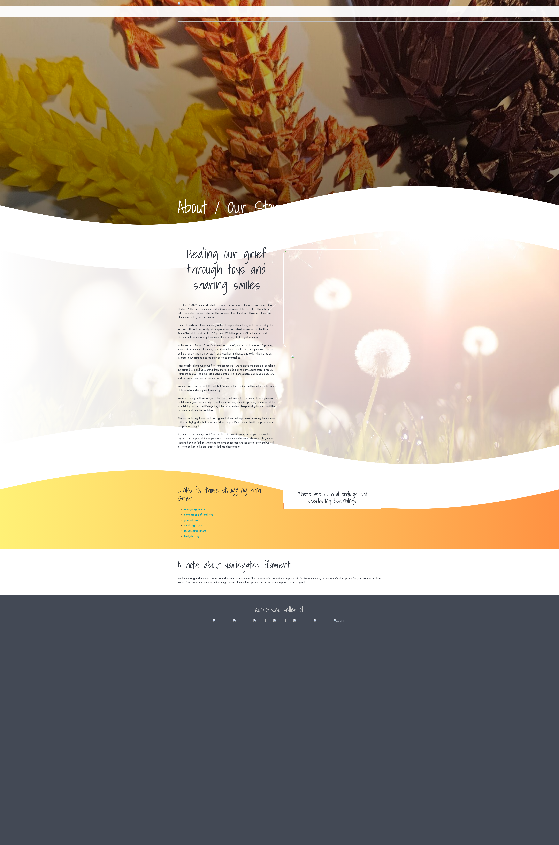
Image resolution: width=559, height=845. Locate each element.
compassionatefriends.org (198, 515)
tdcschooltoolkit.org (195, 531)
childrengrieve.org (194, 525)
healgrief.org (191, 536)
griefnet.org (191, 520)
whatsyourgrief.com (195, 509)
